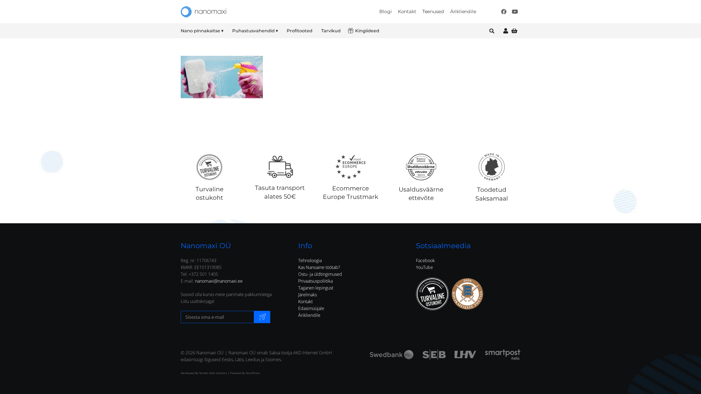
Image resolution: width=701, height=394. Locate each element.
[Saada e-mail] (262, 317)
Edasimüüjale (311, 308)
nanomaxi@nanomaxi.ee (219, 281)
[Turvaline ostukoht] (209, 167)
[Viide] (505, 30)
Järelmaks (307, 295)
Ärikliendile (309, 315)
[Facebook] (503, 11)
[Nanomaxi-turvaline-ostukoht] (432, 293)
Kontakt (305, 302)
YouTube (424, 267)
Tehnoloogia (310, 260)
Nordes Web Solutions (213, 373)
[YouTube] (514, 11)
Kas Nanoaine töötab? (319, 267)
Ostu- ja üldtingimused (320, 274)
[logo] (203, 11)
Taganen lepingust (315, 288)
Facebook (425, 260)
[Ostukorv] (514, 30)
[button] (227, 31)
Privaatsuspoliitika (315, 281)
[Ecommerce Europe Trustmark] (350, 167)
